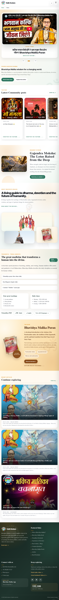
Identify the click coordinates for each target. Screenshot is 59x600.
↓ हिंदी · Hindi (18, 313)
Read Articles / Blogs (37, 544)
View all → (52, 92)
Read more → (5, 545)
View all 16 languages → (42, 313)
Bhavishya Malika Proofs (38, 549)
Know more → (53, 260)
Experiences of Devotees (38, 541)
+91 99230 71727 (7, 570)
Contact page (6, 575)
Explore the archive (21, 79)
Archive (34, 552)
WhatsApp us (6, 573)
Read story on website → (37, 177)
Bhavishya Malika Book (38, 535)
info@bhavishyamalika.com (9, 567)
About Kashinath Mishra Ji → (39, 575)
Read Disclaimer (36, 555)
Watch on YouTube (29, 55)
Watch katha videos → (37, 573)
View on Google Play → (8, 584)
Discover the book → (31, 361)
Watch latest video (7, 79)
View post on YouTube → (11, 136)
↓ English (28, 313)
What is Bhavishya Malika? (39, 533)
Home (2, 7)
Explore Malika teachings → (33, 365)
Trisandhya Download (37, 538)
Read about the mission (9, 206)
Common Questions (37, 547)
